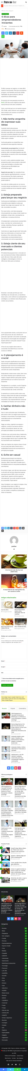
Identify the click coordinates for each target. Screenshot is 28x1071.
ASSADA (4, 990)
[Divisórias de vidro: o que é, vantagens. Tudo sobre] (5, 880)
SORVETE (4, 955)
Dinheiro (4, 983)
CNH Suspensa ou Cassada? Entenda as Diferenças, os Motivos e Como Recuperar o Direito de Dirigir (18, 717)
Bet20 (3, 102)
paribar (5, 26)
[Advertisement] (14, 73)
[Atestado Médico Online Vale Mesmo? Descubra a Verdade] (6, 749)
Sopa (3, 985)
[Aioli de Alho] (7, 605)
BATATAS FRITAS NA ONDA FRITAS (7, 627)
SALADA (4, 975)
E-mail (3, 666)
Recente (4, 708)
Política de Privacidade (10, 1055)
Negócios (4, 1030)
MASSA (4, 998)
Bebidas (4, 950)
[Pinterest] (14, 528)
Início (4, 10)
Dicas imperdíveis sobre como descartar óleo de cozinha (20, 612)
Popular (13, 708)
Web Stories (8, 1058)
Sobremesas (5, 958)
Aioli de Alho (4, 609)
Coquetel (4, 953)
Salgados (4, 1035)
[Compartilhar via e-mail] (23, 528)
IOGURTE (4, 1015)
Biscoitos (4, 1020)
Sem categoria (9, 10)
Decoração (5, 1040)
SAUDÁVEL (5, 973)
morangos (4, 1022)
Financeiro (4, 968)
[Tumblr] (11, 528)
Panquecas (5, 933)
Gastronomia (5, 960)
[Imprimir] (2, 531)
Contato (14, 1058)
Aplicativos (5, 988)
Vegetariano (5, 1037)
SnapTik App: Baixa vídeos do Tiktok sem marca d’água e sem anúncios (18, 850)
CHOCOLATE (5, 1012)
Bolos (3, 930)
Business (4, 995)
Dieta (3, 978)
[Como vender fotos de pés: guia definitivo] (5, 864)
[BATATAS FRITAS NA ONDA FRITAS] (7, 621)
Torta (3, 948)
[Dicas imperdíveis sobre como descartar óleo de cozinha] (21, 605)
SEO (3, 1027)
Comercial (4, 1002)
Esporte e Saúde (6, 945)
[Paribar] (10, 2)
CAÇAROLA (5, 1000)
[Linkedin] (8, 528)
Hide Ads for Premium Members (14, 1060)
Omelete (4, 1025)
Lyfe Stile (4, 970)
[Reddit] (17, 528)
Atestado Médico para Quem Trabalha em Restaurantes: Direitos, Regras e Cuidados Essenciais (17, 740)
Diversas (4, 940)
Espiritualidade (5, 1032)
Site (2, 672)
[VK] (20, 528)
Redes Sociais (5, 993)
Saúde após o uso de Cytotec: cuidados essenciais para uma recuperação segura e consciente (17, 758)
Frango (4, 1007)
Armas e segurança (7, 1017)
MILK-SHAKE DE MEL (20, 626)
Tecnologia (5, 965)
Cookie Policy (20, 1055)
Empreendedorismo (7, 943)
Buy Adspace (20, 1058)
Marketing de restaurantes (8, 963)
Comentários (22, 708)
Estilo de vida (5, 1010)
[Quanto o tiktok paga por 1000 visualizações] (5, 858)
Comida (4, 938)
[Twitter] (5, 528)
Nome (3, 661)
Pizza (3, 980)
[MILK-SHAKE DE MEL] (21, 621)
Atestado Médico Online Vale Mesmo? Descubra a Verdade (18, 748)
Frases (3, 1005)
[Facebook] (2, 528)
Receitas (4, 928)
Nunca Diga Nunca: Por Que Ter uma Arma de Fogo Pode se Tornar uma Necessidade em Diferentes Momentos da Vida (20, 791)
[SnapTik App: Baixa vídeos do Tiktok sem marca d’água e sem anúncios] (5, 850)
